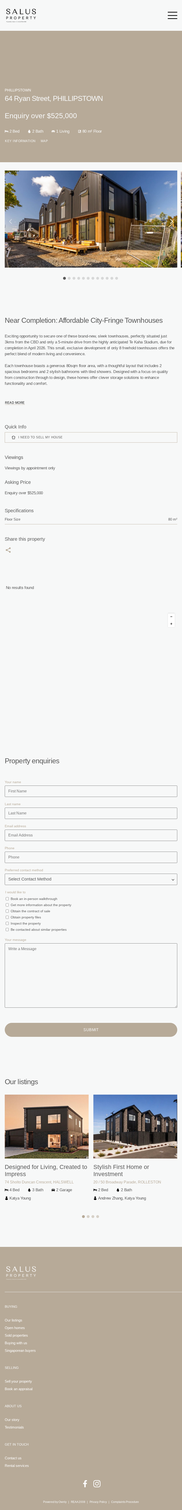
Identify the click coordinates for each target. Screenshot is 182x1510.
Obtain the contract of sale (30, 911)
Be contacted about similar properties (39, 929)
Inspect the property (26, 923)
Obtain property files (26, 917)
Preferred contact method (24, 870)
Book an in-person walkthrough (34, 899)
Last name (13, 804)
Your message (15, 940)
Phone (9, 848)
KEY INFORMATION (20, 141)
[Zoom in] (171, 623)
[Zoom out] (171, 616)
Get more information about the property (41, 905)
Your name (13, 782)
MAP (44, 141)
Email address (15, 826)
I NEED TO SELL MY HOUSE (40, 437)
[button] (64, 278)
